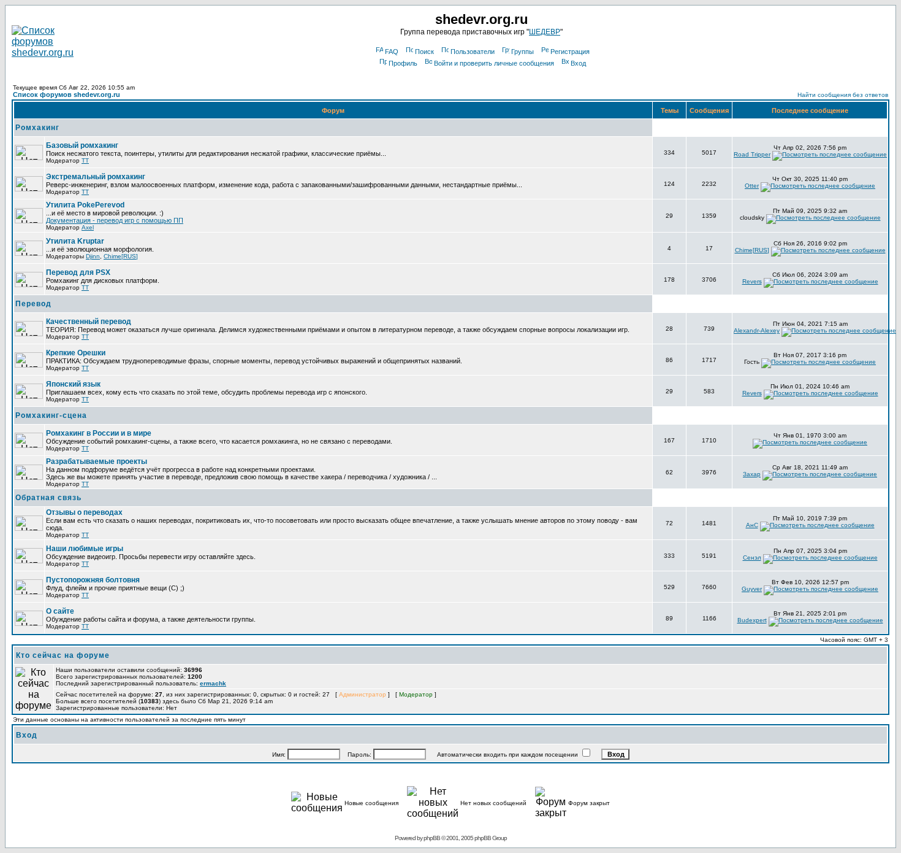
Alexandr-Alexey (757, 330)
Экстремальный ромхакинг (95, 176)
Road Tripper (752, 154)
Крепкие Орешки (75, 353)
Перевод (33, 303)
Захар (752, 474)
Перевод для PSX (78, 272)
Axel (88, 227)
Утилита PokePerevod (85, 205)
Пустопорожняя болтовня (93, 580)
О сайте (60, 611)
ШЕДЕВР (544, 32)
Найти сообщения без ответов (842, 94)
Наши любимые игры (84, 548)
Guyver (752, 588)
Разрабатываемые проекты (96, 461)
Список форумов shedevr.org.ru (66, 94)
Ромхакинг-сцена (51, 415)
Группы (522, 51)
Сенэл (752, 557)
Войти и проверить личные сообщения (494, 63)
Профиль (403, 63)
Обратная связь (48, 497)
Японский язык (73, 384)
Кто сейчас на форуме (63, 655)
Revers (752, 281)
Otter (752, 185)
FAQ (391, 51)
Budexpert (752, 620)
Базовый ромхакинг (82, 145)
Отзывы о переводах (84, 512)
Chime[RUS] (121, 256)
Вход (578, 63)
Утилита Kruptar (75, 241)
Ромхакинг (37, 127)
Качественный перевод (88, 321)
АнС (752, 525)
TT (85, 160)
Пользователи (472, 51)
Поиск (424, 51)
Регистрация (570, 51)
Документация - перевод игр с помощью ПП (114, 220)
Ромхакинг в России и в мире (98, 433)
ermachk (213, 683)
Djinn (93, 256)
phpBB (432, 838)
